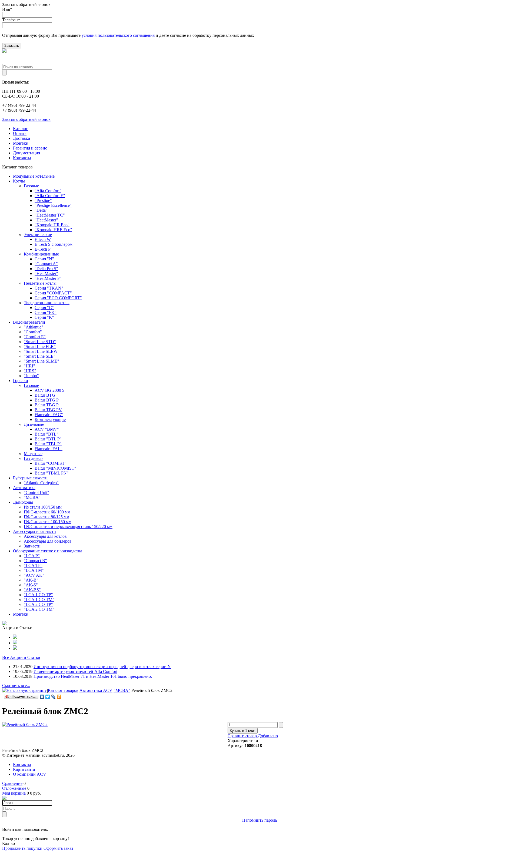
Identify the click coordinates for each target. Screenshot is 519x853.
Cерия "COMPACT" (53, 293)
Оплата (19, 133)
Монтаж (20, 143)
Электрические (38, 234)
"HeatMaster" (46, 220)
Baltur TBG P (47, 405)
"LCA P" (32, 555)
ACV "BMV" (47, 429)
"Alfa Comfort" (48, 190)
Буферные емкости (30, 478)
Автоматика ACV (95, 690)
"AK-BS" (32, 590)
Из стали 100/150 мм (43, 507)
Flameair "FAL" (48, 448)
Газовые (31, 186)
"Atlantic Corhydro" (41, 482)
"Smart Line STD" (40, 341)
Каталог (20, 128)
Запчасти (32, 546)
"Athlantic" (33, 327)
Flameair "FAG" (49, 414)
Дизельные (34, 424)
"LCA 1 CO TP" (38, 594)
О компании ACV (29, 774)
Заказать (11, 46)
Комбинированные (41, 254)
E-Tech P (43, 249)
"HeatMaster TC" (50, 215)
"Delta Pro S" (46, 268)
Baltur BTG (45, 395)
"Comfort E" (35, 336)
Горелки (20, 380)
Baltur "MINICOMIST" (55, 468)
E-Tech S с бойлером (53, 244)
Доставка (21, 138)
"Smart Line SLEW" (41, 351)
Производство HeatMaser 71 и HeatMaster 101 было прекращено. (93, 676)
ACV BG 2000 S (50, 390)
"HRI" (29, 366)
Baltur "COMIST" (50, 463)
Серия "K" (44, 317)
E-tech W (43, 239)
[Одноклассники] (59, 696)
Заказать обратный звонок (26, 119)
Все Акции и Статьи (21, 657)
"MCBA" (32, 497)
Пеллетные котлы (40, 283)
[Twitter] (48, 696)
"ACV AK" (34, 575)
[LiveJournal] (53, 696)
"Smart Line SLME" (41, 361)
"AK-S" (31, 585)
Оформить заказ (58, 848)
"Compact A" (46, 263)
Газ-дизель (33, 458)
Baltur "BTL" (46, 434)
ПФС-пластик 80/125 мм (46, 517)
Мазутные (33, 453)
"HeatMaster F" (48, 278)
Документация (26, 153)
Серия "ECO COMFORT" (58, 298)
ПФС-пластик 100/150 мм (47, 521)
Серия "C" (44, 307)
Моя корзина (14, 793)
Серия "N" (44, 259)
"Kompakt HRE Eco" (53, 229)
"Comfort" (33, 332)
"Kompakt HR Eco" (52, 225)
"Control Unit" (36, 492)
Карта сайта (24, 769)
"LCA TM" (34, 570)
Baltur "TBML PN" (52, 473)
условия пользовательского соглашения (118, 35)
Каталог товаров (63, 690)
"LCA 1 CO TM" (39, 599)
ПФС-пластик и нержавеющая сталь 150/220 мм (68, 526)
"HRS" (30, 371)
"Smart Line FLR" (40, 346)
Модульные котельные (34, 176)
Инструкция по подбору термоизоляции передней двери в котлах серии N (102, 666)
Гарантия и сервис (30, 148)
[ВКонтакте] (42, 696)
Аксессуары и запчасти (34, 531)
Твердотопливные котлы (46, 302)
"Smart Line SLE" (39, 356)
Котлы (19, 181)
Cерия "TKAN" (49, 288)
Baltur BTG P (47, 400)
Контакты (22, 157)
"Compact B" (35, 560)
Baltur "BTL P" (48, 439)
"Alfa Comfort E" (50, 195)
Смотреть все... (16, 685)
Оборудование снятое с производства (47, 551)
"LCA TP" (33, 565)
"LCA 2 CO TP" (38, 604)
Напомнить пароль (259, 820)
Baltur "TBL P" (48, 444)
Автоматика (24, 487)
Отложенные (14, 788)
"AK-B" (31, 580)
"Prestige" (43, 200)
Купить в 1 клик (242, 731)
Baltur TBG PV (48, 409)
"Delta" (41, 210)
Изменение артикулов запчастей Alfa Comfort (75, 671)
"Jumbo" (31, 375)
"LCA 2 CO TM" (39, 609)
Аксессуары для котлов (45, 536)
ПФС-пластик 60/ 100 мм (47, 512)
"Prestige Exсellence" (53, 205)
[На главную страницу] (24, 690)
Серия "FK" (45, 312)
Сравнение (12, 783)
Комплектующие (50, 419)
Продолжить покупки (22, 848)
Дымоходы (23, 502)
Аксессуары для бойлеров (48, 541)
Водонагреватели (29, 322)
